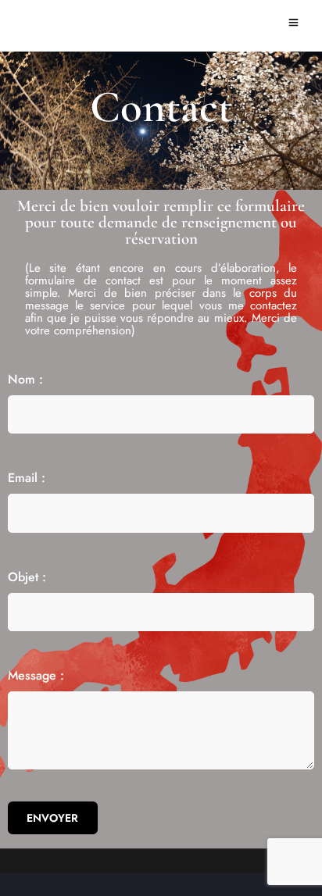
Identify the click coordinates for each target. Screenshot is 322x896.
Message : (36, 675)
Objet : (27, 577)
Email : (26, 478)
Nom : (25, 379)
